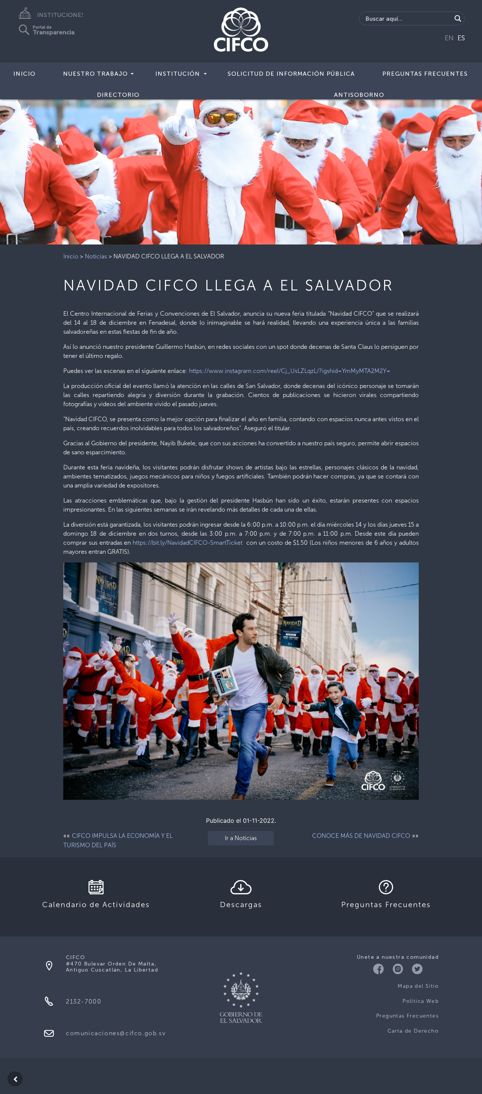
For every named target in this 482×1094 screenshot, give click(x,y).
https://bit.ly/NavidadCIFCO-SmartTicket (188, 542)
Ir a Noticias (241, 838)
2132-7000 (83, 1001)
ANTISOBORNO (359, 94)
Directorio (118, 94)
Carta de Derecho (413, 1031)
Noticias (96, 256)
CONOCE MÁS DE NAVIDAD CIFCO (361, 835)
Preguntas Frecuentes (425, 73)
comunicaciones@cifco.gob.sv (116, 1033)
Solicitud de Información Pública (291, 73)
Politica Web (421, 1001)
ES (461, 38)
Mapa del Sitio (418, 986)
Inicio (24, 73)
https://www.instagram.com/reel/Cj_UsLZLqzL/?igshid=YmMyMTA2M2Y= (289, 370)
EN (449, 38)
